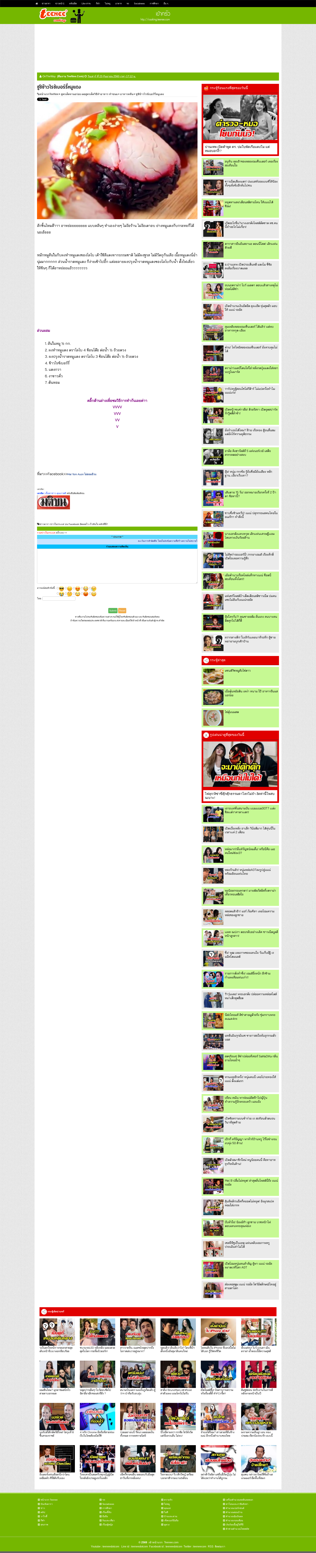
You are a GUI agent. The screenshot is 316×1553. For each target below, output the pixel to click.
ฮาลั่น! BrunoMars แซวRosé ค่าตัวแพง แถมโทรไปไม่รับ (176, 1391)
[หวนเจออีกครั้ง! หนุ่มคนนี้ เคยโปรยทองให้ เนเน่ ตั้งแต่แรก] (213, 1083)
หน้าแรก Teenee (49, 1499)
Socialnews (139, 3)
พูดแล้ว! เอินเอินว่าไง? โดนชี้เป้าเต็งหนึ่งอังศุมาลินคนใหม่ (177, 1349)
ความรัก (168, 1499)
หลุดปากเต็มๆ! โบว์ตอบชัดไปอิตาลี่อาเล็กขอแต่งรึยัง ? (95, 1391)
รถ (128, 3)
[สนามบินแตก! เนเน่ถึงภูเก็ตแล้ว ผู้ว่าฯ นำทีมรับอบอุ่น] (138, 1374)
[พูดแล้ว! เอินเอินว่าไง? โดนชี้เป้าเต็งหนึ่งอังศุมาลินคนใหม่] (178, 1332)
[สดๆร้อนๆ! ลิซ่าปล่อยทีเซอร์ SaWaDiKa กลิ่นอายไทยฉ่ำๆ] (213, 1062)
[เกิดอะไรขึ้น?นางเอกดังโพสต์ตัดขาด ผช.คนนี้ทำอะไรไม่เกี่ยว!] (213, 229)
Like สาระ (86, 3)
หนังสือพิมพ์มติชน (75, 493)
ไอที (166, 1512)
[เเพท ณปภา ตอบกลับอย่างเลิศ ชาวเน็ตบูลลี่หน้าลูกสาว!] (213, 938)
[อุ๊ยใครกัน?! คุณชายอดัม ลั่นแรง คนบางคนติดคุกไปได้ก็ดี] (213, 622)
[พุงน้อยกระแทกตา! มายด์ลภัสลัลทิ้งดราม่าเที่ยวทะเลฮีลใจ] (213, 896)
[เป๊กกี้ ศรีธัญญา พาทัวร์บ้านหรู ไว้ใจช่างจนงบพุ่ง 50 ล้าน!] (213, 1145)
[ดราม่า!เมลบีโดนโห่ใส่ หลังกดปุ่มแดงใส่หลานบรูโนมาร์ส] (213, 374)
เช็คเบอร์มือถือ (171, 1520)
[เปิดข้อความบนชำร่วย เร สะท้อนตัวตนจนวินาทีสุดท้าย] (213, 1124)
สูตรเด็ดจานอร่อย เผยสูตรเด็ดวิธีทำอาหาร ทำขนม (89, 94)
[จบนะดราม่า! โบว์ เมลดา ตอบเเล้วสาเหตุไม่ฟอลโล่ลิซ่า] (213, 291)
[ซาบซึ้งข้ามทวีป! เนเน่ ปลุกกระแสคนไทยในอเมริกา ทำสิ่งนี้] (213, 519)
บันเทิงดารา (47, 1504)
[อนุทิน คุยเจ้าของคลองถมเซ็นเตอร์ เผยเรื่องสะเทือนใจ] (213, 167)
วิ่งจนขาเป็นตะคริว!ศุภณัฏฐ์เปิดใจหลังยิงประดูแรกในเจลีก (97, 1476)
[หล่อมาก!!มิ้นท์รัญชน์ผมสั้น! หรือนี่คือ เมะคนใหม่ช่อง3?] (213, 855)
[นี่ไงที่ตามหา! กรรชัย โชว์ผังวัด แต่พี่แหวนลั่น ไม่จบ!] (178, 1416)
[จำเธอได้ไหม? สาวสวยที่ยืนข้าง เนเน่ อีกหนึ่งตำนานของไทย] (218, 1416)
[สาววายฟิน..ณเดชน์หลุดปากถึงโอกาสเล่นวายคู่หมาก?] (138, 1332)
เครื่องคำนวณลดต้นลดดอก (239, 1499)
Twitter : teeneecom (194, 1546)
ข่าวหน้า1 (59, 3)
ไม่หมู (107, 3)
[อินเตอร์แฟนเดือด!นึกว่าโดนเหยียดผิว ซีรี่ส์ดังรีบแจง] (57, 1458)
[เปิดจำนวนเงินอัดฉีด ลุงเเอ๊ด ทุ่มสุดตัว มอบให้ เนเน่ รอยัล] (213, 312)
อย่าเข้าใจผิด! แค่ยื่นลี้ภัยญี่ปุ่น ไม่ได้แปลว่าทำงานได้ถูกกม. (218, 1476)
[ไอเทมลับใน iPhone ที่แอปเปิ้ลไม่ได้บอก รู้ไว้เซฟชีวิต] (218, 1332)
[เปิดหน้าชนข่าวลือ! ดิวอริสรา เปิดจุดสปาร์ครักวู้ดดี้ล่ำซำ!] (213, 415)
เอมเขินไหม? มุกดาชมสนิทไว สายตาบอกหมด (55, 1391)
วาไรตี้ (44, 1516)
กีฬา (98, 3)
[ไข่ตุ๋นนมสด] (213, 718)
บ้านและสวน (170, 1516)
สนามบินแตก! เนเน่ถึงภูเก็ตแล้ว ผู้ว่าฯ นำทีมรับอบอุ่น (137, 1391)
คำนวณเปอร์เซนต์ (235, 1508)
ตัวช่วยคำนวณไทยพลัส (237, 1529)
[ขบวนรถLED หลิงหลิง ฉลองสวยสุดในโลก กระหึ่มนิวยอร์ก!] (97, 1332)
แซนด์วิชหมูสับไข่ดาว (237, 670)
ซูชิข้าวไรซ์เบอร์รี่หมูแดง (150, 94)
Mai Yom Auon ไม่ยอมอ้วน (81, 474)
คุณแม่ (167, 1508)
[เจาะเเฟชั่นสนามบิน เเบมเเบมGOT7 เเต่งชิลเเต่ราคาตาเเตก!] (213, 814)
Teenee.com (171, 1542)
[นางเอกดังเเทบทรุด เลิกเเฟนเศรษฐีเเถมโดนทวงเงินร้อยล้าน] (213, 539)
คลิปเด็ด (73, 3)
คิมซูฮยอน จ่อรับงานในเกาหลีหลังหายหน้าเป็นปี (257, 1391)
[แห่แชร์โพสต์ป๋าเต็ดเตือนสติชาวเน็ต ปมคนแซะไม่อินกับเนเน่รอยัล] (213, 602)
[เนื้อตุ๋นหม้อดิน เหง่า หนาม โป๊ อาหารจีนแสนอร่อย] (213, 697)
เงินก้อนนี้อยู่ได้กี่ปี (234, 1524)
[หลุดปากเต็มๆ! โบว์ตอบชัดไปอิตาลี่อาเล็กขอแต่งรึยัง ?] (97, 1374)
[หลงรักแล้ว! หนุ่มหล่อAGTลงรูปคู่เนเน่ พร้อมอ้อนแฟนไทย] (213, 876)
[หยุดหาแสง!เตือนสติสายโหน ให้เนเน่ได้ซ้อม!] (213, 208)
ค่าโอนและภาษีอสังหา (237, 1504)
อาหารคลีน (126, 94)
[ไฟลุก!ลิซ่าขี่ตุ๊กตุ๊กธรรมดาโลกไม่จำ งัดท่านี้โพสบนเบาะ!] (240, 764)
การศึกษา (154, 3)
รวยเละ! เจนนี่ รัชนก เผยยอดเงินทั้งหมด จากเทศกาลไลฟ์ (137, 1433)
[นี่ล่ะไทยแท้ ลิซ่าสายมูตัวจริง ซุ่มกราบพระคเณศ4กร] (213, 1021)
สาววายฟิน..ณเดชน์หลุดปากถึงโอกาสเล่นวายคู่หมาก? (137, 1349)
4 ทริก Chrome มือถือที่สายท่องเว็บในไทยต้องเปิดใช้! (97, 1433)
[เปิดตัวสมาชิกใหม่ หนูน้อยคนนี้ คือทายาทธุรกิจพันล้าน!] (213, 1166)
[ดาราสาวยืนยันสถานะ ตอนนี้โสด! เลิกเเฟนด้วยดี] (213, 249)
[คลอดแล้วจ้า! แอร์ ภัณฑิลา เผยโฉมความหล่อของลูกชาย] (213, 917)
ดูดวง (167, 1524)
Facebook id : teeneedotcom (165, 1546)
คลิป (43, 1512)
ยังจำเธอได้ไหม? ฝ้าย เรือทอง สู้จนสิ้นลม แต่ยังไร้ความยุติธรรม (250, 432)
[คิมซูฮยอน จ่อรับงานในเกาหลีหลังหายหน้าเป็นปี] (258, 1374)
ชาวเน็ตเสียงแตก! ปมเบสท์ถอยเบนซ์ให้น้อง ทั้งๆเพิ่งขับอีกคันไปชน (251, 183)
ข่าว (43, 1508)
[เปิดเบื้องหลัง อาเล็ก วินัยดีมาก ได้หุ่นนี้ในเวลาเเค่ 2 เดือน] (213, 834)
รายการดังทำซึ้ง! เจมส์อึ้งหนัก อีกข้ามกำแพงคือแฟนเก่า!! (247, 975)
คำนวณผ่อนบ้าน (234, 1512)
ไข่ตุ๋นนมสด (232, 712)
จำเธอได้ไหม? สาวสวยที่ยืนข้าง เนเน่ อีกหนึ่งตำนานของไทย (217, 1433)
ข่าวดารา (46, 3)
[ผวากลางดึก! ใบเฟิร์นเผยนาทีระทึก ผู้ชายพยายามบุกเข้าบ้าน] (213, 643)
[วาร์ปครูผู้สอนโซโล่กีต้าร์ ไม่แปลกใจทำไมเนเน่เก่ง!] (213, 394)
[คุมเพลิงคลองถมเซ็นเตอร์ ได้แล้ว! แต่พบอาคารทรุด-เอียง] (213, 332)
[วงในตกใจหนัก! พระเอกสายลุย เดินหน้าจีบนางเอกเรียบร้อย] (57, 1332)
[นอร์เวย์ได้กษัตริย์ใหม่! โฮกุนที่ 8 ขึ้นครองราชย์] (57, 1416)
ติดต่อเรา (219, 1546)
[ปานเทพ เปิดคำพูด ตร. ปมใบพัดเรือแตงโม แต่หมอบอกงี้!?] (240, 117)
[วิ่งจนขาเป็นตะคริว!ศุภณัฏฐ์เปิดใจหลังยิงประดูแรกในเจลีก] (97, 1458)
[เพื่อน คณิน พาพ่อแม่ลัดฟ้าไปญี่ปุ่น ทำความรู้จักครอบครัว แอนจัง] (213, 1103)
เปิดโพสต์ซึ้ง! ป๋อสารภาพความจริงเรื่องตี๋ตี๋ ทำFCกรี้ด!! (217, 1391)
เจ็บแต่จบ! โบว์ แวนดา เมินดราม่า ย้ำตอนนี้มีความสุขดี (256, 1349)
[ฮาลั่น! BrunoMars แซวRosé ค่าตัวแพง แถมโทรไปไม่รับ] (178, 1374)
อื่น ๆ (166, 3)
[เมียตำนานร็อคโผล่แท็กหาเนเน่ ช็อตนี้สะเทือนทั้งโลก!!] (213, 581)
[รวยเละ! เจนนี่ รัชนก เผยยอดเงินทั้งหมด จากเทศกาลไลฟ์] (138, 1416)
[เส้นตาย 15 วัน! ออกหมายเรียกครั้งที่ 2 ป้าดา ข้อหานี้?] (213, 498)
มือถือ (105, 1516)
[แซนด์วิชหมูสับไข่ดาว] (213, 676)
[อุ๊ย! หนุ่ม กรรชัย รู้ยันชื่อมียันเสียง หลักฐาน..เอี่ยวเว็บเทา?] (213, 477)
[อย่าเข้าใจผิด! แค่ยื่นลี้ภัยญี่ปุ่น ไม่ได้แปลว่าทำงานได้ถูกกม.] (218, 1458)
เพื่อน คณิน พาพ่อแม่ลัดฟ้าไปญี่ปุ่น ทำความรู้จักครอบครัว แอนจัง (246, 1099)
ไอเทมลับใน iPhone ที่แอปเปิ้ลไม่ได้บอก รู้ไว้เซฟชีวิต (218, 1349)
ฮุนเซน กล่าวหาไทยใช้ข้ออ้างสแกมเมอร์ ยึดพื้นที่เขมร (257, 1476)
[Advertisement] (158, 47)
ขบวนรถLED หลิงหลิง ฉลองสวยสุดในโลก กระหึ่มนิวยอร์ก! (97, 1349)
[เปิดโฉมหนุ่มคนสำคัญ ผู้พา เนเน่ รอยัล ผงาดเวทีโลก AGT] (213, 1269)
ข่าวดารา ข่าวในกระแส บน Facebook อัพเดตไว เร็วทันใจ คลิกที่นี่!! (74, 524)
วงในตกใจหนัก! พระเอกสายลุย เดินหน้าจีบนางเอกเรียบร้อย (56, 1349)
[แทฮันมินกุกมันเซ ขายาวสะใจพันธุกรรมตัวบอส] (213, 1041)
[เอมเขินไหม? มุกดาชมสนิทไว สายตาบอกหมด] (57, 1374)
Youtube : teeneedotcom (105, 1546)
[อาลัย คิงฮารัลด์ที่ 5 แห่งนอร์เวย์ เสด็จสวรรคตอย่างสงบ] (213, 457)
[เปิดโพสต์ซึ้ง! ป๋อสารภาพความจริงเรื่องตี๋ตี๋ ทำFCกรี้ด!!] (218, 1374)
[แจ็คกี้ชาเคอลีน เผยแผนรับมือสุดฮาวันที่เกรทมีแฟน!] (138, 1458)
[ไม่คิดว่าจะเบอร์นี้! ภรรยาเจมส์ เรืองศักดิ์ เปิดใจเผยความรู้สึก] (213, 560)
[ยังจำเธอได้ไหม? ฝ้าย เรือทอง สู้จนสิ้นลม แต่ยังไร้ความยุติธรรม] (213, 436)
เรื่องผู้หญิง (107, 1524)
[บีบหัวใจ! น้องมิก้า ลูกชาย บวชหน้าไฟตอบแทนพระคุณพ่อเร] (213, 1228)
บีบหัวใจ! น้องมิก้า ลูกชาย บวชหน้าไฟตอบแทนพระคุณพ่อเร (248, 1224)
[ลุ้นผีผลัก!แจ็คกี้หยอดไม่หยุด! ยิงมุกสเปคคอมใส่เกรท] (213, 1207)
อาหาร (118, 3)
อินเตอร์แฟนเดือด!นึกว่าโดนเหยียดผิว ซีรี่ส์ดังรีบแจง (55, 1476)
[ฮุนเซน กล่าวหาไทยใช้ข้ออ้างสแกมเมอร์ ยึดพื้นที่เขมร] (258, 1458)
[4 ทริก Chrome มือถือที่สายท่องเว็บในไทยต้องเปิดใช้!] (97, 1416)
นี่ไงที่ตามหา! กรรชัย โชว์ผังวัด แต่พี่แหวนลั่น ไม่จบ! (176, 1433)
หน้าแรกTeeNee (49, 94)
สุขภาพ (44, 1524)
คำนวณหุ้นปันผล (234, 1516)
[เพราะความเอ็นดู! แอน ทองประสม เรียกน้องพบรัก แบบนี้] (258, 1416)
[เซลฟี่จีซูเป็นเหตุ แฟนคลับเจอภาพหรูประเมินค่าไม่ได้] (213, 1249)
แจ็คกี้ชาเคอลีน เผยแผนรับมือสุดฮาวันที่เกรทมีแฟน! (137, 1476)
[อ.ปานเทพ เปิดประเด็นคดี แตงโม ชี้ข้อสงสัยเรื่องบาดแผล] (213, 270)
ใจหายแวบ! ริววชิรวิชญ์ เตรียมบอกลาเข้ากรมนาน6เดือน (176, 1476)
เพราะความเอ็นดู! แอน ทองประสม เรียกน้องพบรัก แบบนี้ (257, 1433)
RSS (210, 1546)
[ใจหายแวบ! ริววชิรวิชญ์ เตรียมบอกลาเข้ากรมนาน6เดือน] (178, 1458)
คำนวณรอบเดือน (234, 1520)
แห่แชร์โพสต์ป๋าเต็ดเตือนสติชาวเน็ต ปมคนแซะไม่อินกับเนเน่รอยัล (250, 598)
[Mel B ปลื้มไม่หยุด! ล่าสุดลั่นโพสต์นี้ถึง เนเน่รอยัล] (213, 1186)
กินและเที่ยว (108, 1520)
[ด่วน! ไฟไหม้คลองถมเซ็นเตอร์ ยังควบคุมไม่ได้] (213, 353)
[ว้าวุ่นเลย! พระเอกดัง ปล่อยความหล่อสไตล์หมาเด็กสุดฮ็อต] (213, 1000)
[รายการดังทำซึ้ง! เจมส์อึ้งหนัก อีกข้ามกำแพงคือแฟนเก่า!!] (213, 979)
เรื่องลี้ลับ (106, 1512)
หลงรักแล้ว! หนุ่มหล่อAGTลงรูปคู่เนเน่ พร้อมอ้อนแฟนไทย (248, 871)
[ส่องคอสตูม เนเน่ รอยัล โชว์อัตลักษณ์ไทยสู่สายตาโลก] (213, 1290)
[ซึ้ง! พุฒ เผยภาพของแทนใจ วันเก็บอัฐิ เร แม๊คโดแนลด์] (213, 958)
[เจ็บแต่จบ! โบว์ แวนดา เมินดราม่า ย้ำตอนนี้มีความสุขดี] (258, 1332)
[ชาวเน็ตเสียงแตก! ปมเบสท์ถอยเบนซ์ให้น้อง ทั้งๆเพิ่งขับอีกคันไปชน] (213, 187)
